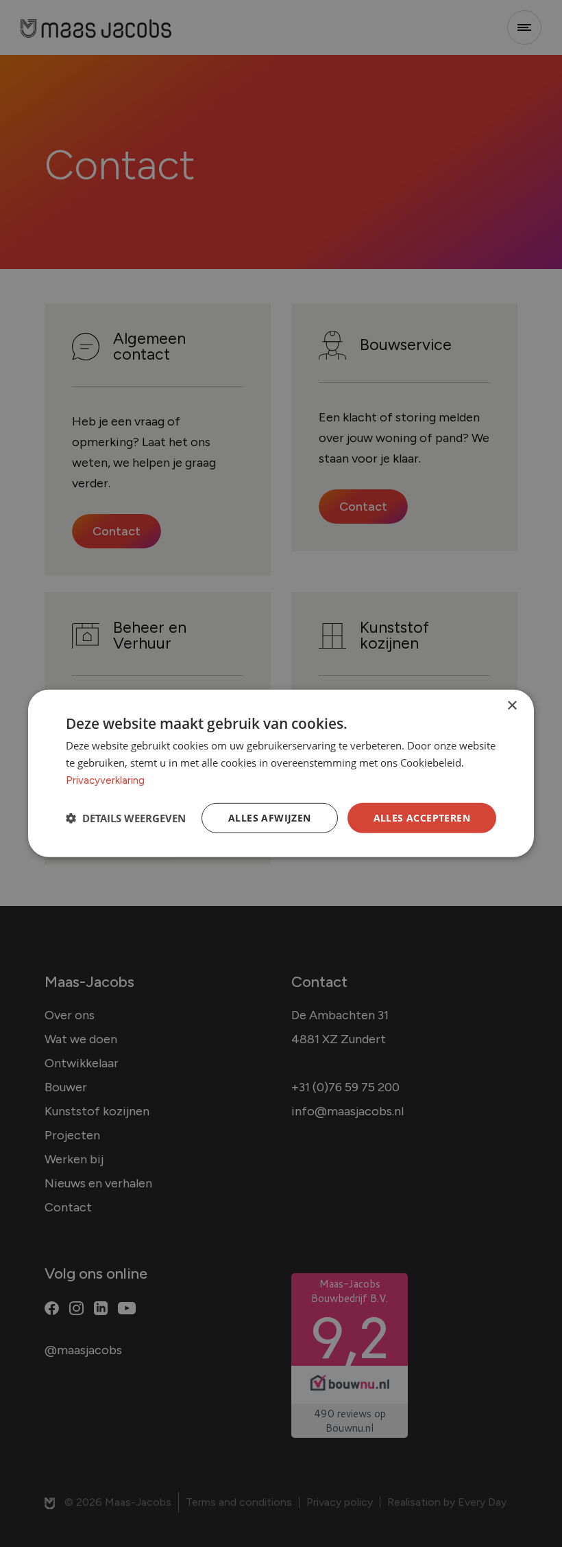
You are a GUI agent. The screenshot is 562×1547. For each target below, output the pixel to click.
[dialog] (281, 773)
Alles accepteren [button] (422, 817)
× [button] (511, 706)
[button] (126, 818)
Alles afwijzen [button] (269, 817)
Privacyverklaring (105, 780)
